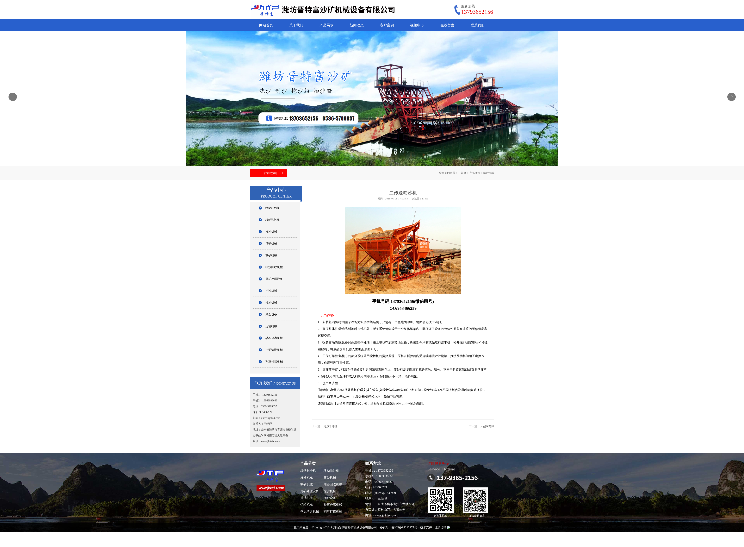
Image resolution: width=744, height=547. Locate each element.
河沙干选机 (330, 426)
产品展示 (474, 173)
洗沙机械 (271, 231)
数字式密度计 (302, 527)
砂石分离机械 (274, 338)
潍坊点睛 (440, 527)
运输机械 (271, 326)
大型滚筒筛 (487, 426)
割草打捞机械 (274, 361)
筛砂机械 (488, 173)
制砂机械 (271, 255)
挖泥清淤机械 (274, 349)
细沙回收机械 (274, 267)
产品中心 (276, 190)
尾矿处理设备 (274, 278)
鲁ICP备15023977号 (404, 527)
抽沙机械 (271, 302)
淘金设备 (271, 314)
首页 (463, 173)
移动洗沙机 (272, 219)
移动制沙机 (272, 208)
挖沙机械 (271, 290)
